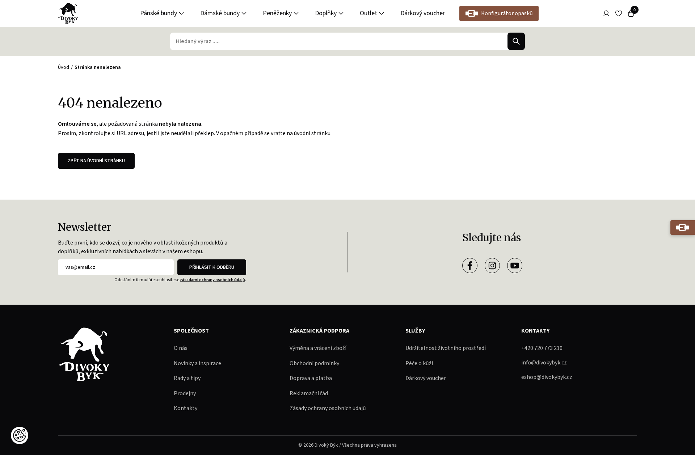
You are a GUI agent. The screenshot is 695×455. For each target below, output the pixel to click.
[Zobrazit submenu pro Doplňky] (341, 13)
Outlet (368, 13)
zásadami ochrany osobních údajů (212, 280)
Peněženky (277, 13)
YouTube (514, 265)
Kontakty (185, 408)
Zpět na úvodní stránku (96, 160)
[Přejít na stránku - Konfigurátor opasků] (682, 227)
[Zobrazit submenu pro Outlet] (381, 13)
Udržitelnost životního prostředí (445, 348)
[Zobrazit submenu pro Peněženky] (296, 13)
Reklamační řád (309, 393)
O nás (181, 348)
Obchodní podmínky (314, 363)
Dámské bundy (220, 13)
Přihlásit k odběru (211, 267)
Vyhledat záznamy (516, 41)
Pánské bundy (158, 13)
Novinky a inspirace (197, 363)
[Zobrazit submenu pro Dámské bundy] (244, 13)
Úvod (63, 67)
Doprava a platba (311, 378)
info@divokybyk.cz (544, 363)
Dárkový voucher (422, 13)
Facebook (469, 265)
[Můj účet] (606, 13)
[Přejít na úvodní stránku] (68, 13)
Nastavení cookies (19, 435)
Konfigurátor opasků (507, 13)
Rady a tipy (187, 378)
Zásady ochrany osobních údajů (328, 408)
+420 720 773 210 (542, 348)
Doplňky (326, 13)
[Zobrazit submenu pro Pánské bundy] (181, 13)
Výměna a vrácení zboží (318, 348)
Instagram (492, 265)
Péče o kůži (419, 363)
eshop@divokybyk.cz (546, 377)
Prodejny (185, 393)
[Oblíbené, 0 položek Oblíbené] (618, 13)
